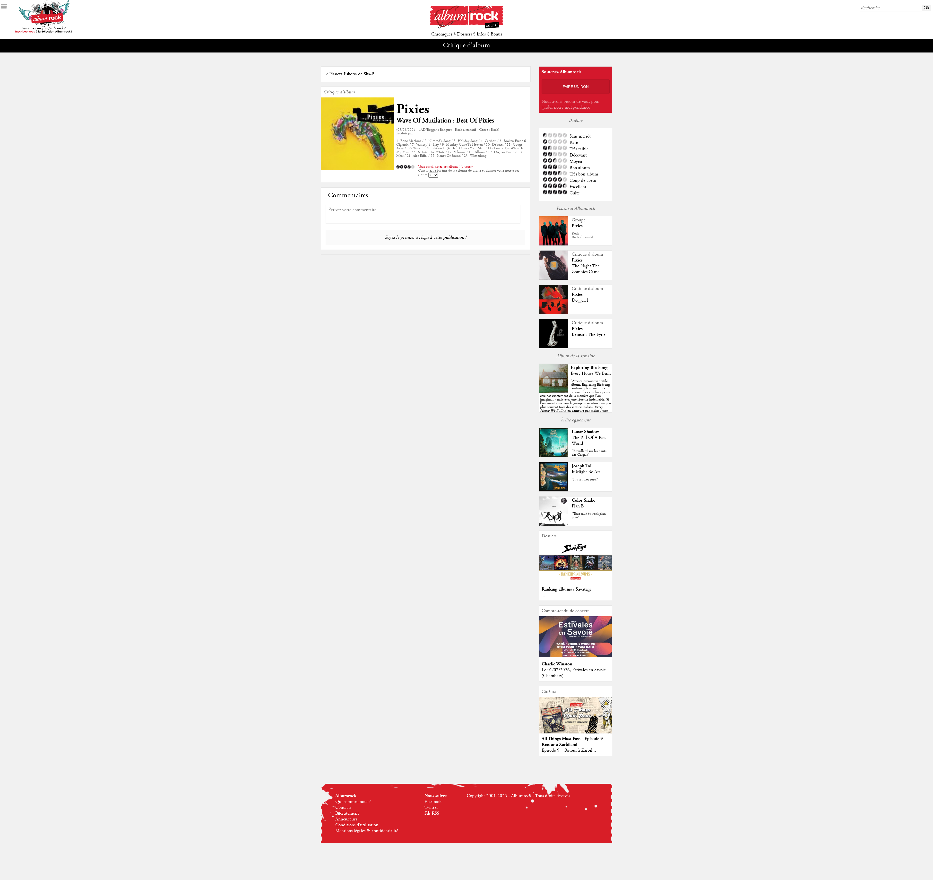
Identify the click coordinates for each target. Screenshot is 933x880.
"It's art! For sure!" (585, 479)
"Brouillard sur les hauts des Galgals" (589, 453)
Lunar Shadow (585, 432)
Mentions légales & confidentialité (366, 831)
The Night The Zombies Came (586, 269)
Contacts (343, 807)
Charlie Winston (557, 664)
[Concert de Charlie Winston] (575, 656)
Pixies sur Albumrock (575, 208)
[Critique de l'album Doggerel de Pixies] (553, 313)
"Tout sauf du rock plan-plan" (589, 515)
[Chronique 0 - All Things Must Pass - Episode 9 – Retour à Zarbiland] (575, 719)
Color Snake (583, 500)
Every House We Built (591, 373)
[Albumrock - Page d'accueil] (466, 27)
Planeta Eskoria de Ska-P (351, 74)
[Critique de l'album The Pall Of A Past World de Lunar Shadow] (553, 456)
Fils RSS (431, 813)
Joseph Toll (582, 466)
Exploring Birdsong (589, 367)
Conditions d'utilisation (356, 825)
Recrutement (347, 813)
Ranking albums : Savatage (567, 589)
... (543, 595)
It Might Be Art (586, 472)
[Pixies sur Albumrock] (553, 244)
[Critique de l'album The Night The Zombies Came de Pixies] (553, 278)
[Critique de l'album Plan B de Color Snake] (553, 524)
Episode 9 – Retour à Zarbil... (569, 750)
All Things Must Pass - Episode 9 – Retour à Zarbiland (574, 741)
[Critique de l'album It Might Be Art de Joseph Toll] (553, 490)
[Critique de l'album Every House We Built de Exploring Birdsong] (553, 392)
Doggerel (580, 300)
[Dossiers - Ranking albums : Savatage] (575, 581)
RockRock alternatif (582, 235)
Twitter (431, 807)
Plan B (578, 506)
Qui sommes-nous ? (353, 802)
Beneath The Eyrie (588, 335)
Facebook (432, 802)
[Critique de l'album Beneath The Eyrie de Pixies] (553, 347)
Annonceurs (346, 819)
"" (575, 401)
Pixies (412, 109)
